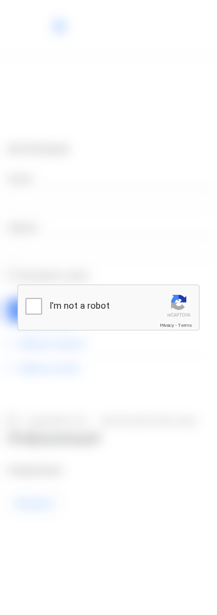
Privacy (167, 325)
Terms (185, 325)
